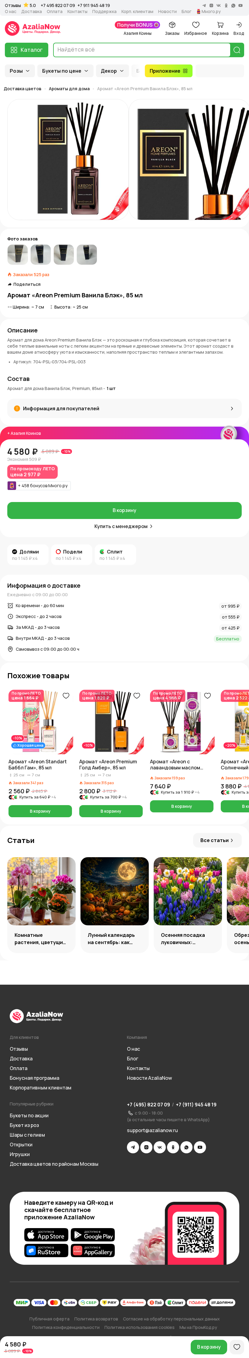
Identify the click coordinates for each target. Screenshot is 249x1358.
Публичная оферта (49, 1319)
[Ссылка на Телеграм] (133, 1147)
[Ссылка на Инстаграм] (146, 1147)
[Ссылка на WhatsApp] (186, 1147)
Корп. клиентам (137, 11)
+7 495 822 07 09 (58, 5)
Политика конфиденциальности (66, 1327)
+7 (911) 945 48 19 (196, 1104)
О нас (10, 11)
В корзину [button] (40, 811)
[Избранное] (237, 1347)
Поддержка (104, 11)
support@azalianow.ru (152, 1130)
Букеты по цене (61, 71)
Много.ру (211, 11)
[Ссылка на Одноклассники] (173, 1147)
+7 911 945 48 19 (93, 5)
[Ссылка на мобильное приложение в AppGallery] (93, 1250)
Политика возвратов (96, 1319)
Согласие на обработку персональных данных (171, 1319)
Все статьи (214, 840)
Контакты (77, 11)
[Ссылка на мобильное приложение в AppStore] (46, 1234)
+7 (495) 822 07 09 (148, 1104)
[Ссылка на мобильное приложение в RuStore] (46, 1250)
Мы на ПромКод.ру (198, 1327)
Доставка (31, 11)
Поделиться (27, 284)
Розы (16, 71)
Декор (109, 71)
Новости (167, 11)
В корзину (124, 510)
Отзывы (13, 5)
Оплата (55, 11)
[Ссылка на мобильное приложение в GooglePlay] (93, 1234)
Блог (186, 11)
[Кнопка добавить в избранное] (66, 695)
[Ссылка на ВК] (160, 1147)
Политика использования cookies (139, 1327)
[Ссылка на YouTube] (200, 1147)
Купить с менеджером (121, 526)
